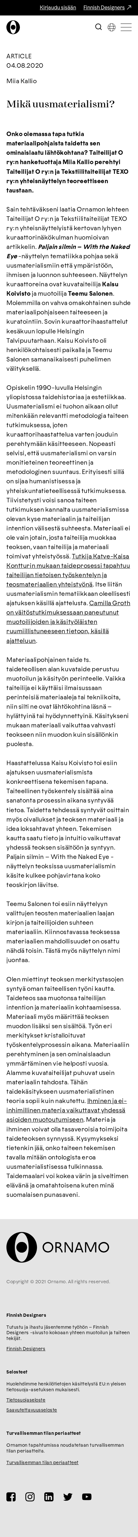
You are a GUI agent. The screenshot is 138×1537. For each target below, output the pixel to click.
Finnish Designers (104, 7)
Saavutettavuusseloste (31, 1410)
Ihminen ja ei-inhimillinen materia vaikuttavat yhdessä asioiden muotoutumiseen (66, 1110)
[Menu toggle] (126, 27)
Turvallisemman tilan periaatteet (42, 1463)
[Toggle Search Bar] (98, 27)
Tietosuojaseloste (26, 1400)
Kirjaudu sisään (58, 7)
